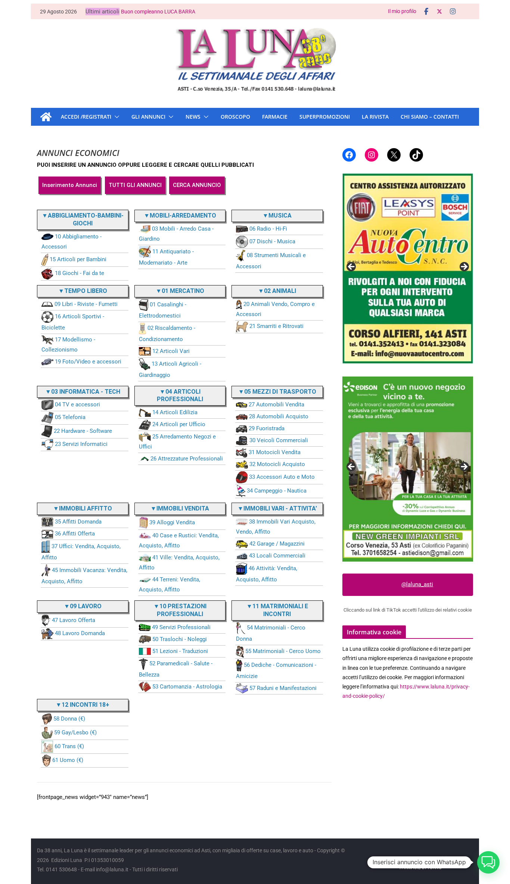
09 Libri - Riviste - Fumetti (86, 304)
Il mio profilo (402, 11)
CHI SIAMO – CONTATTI (430, 116)
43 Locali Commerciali (277, 555)
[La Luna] (46, 117)
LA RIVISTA (375, 116)
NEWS (193, 116)
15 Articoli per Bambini (78, 259)
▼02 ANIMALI (277, 290)
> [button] (463, 267)
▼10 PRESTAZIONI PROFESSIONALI (179, 610)
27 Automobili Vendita (276, 404)
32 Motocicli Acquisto (277, 464)
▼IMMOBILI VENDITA (179, 508)
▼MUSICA (277, 215)
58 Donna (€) (69, 718)
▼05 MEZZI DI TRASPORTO (277, 391)
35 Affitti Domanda (78, 521)
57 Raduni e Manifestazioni (283, 688)
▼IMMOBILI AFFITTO (82, 508)
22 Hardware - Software (83, 431)
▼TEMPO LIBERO (82, 290)
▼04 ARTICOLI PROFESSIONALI (180, 395)
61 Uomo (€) (67, 760)
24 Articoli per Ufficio (178, 424)
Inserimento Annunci (69, 185)
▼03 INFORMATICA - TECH (82, 391)
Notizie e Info (448, 858)
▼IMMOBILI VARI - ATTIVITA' (277, 508)
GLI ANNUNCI (148, 116)
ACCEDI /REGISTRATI (86, 116)
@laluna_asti (417, 584)
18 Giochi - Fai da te (79, 273)
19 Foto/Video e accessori (88, 361)
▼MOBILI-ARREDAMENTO (180, 215)
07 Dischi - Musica (272, 241)
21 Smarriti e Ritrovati (276, 326)
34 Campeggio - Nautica (277, 490)
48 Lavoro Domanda (80, 633)
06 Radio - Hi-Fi (268, 228)
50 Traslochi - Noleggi (179, 639)
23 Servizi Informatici (81, 444)
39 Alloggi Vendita (172, 522)
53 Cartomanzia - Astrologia (187, 686)
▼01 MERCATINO (180, 290)
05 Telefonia (70, 417)
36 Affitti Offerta (75, 533)
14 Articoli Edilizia (175, 412)
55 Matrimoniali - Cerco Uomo (283, 651)
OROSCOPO (235, 116)
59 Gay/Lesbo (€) (75, 732)
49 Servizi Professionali (181, 627)
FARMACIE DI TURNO (420, 867)
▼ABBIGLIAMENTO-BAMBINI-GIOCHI (83, 219)
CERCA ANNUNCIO (197, 185)
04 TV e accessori (77, 404)
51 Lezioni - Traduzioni (180, 651)
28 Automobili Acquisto (278, 416)
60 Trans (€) (69, 746)
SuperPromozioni (324, 116)
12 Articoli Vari (171, 351)
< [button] (351, 267)
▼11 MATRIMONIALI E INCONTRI (277, 610)
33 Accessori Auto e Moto (282, 477)
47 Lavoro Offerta (73, 620)
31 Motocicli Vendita (275, 452)
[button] (115, 117)
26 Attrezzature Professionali (186, 458)
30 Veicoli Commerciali (278, 440)
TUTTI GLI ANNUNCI (135, 185)
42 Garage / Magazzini (277, 543)
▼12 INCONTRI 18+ (82, 704)
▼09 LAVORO (83, 606)
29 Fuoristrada (266, 428)
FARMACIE (274, 116)
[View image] (407, 268)
